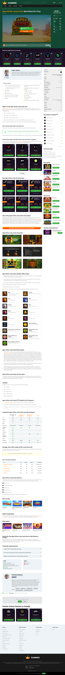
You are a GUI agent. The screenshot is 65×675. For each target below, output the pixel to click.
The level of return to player (8, 402)
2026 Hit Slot (54, 214)
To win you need (38, 218)
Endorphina (54, 198)
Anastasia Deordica (7, 77)
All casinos (22, 173)
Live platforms (21, 650)
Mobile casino (21, 634)
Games (10, 5)
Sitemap (20, 648)
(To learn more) (39, 673)
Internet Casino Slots (47, 151)
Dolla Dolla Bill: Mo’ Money (30, 415)
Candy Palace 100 (55, 175)
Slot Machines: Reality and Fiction (49, 152)
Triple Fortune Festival (56, 164)
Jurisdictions (21, 643)
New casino (4, 629)
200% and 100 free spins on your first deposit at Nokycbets (57, 230)
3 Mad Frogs (5, 466)
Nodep (4, 185)
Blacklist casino (5, 631)
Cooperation (38, 629)
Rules (3, 641)
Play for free (56, 167)
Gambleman (54, 203)
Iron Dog (3, 508)
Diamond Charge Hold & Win (7, 464)
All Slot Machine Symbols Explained (50, 157)
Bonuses (15, 5)
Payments (21, 631)
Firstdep (31, 185)
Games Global (35, 531)
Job (36, 634)
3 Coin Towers (54, 197)
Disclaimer (38, 631)
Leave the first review (57, 12)
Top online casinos (5, 640)
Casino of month (22, 629)
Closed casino (4, 633)
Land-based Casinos (22, 640)
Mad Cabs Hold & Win (6, 468)
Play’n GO (24, 531)
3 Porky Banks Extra (6, 470)
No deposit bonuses (5, 643)
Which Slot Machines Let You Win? (49, 154)
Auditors (20, 647)
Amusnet (53, 165)
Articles (20, 5)
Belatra (14, 531)
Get (8, 190)
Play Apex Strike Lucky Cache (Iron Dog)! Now (21, 228)
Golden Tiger (54, 181)
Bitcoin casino (21, 633)
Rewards (4, 645)
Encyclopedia (4, 648)
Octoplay (3, 532)
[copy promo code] (10, 153)
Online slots (4, 636)
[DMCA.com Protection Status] (32, 668)
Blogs (53, 629)
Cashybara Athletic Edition (21, 415)
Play (7, 63)
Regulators (21, 645)
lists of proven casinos (19, 141)
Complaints (21, 638)
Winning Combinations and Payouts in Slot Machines (53, 156)
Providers (4, 647)
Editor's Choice (19, 185)
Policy (37, 633)
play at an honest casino (9, 108)
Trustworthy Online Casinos (7, 634)
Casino (5, 5)
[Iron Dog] (61, 72)
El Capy (37, 415)
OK (43, 673)
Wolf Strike (5, 472)
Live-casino (21, 636)
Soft (20, 641)
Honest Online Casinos (6, 638)
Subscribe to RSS (32, 670)
